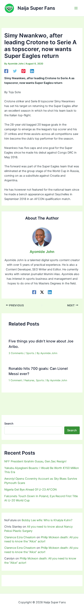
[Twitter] (15, 71)
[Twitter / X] (42, 292)
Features (29, 380)
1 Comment (15, 380)
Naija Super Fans (36, 8)
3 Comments (16, 353)
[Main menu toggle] (76, 8)
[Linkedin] (32, 71)
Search (8, 423)
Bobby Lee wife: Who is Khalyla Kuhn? (47, 520)
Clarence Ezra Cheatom (20, 537)
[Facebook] (6, 71)
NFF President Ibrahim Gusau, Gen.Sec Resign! (35, 461)
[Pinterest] (23, 71)
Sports (30, 353)
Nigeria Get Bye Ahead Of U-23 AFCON (30, 489)
